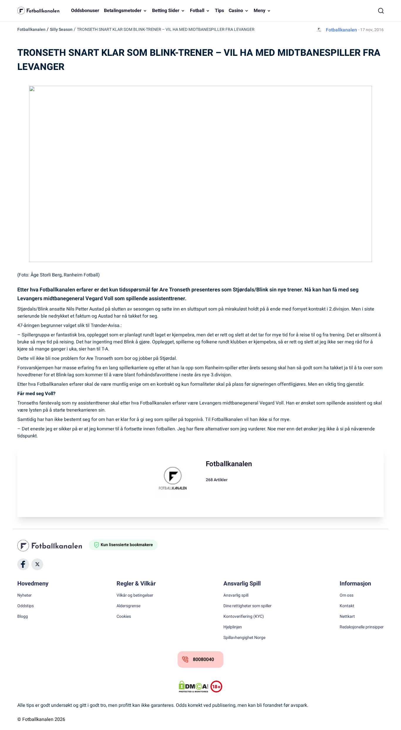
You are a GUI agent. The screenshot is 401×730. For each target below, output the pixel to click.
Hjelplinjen (232, 627)
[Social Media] (23, 564)
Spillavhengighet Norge (244, 638)
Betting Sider (165, 10)
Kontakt (347, 606)
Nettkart (347, 617)
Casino (236, 10)
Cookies (124, 617)
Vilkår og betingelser (135, 595)
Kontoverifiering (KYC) (243, 617)
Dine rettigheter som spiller (247, 606)
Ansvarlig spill (235, 595)
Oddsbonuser (85, 10)
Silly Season (61, 29)
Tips (219, 10)
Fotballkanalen (31, 29)
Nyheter (24, 595)
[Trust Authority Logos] (216, 686)
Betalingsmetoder (122, 10)
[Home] (53, 545)
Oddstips (25, 606)
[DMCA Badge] (193, 686)
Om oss (346, 595)
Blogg (22, 617)
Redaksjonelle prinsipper (362, 627)
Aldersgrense (128, 606)
